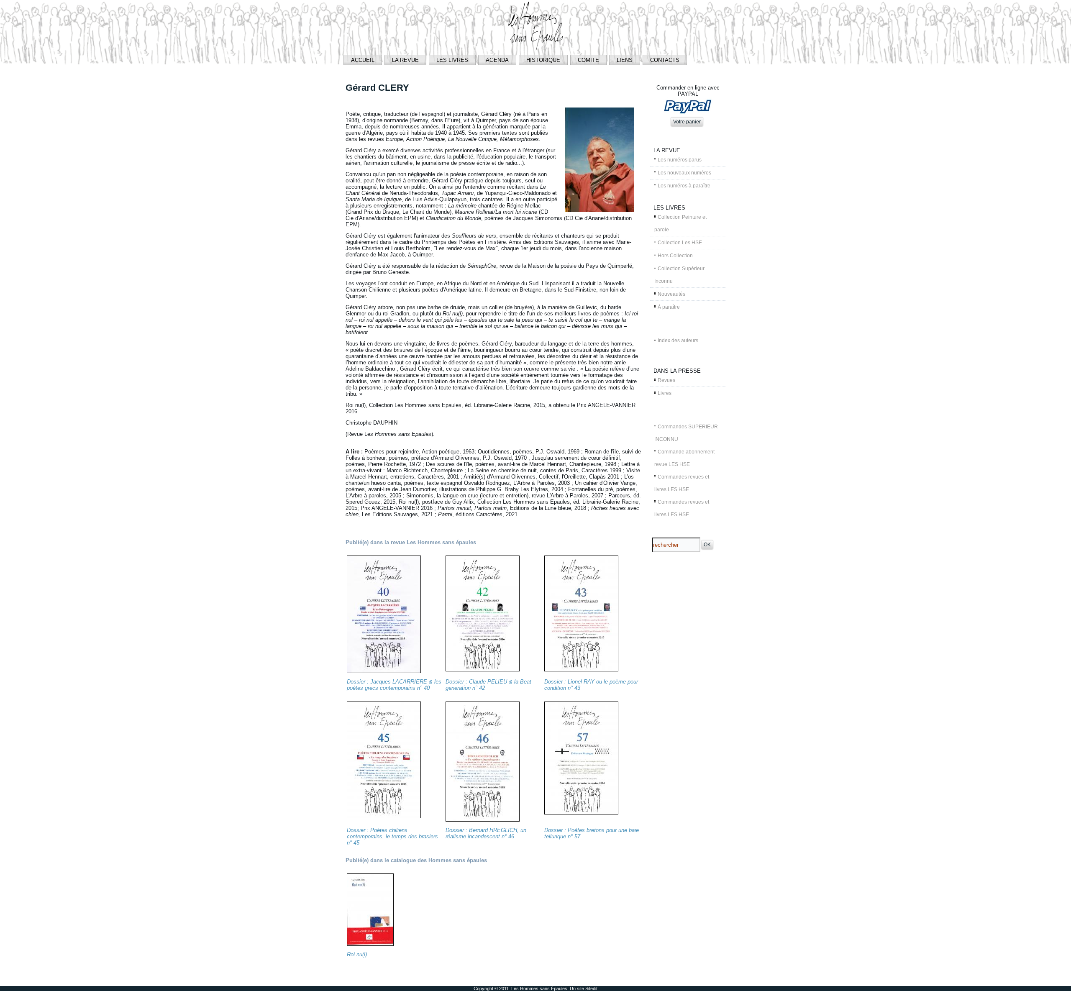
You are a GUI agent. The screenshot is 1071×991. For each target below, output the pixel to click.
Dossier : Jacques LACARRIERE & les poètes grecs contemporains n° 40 (394, 685)
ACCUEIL (362, 60)
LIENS (625, 60)
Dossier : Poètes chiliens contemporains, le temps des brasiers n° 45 (392, 836)
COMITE (588, 60)
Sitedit (591, 988)
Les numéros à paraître (684, 186)
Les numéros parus (680, 160)
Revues (666, 380)
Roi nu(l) (357, 954)
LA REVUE (405, 60)
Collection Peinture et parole (680, 223)
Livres (664, 393)
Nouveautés (671, 294)
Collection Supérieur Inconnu (679, 275)
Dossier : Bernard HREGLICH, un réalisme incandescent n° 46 (486, 833)
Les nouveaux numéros (684, 173)
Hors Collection (675, 256)
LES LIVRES (452, 60)
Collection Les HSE (680, 243)
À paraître (669, 307)
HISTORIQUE (543, 60)
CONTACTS (664, 60)
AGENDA (497, 60)
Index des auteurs (678, 340)
